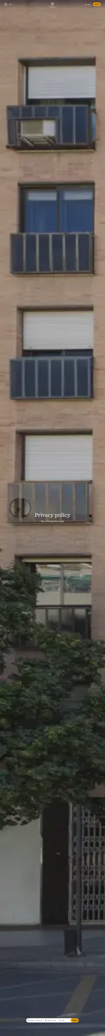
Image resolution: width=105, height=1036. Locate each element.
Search (74, 1020)
